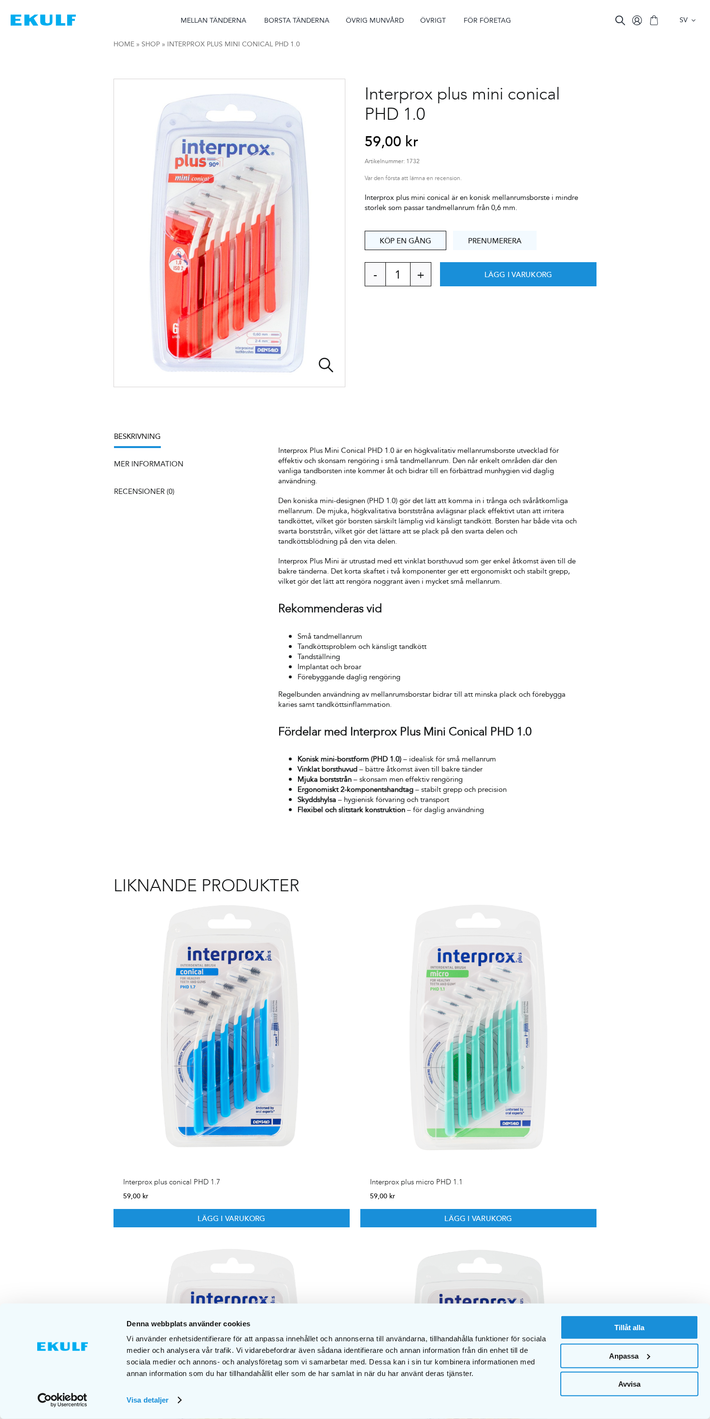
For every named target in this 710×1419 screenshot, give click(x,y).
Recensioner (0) (144, 491)
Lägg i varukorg (518, 274)
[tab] (142, 439)
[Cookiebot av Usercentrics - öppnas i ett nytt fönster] (62, 1400)
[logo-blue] (43, 18)
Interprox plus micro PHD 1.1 (416, 1182)
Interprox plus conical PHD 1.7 (171, 1182)
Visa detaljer (148, 1400)
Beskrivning (137, 436)
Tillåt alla (629, 1327)
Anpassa (624, 1355)
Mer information (149, 463)
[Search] (620, 20)
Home (124, 44)
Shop (151, 44)
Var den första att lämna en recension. (413, 178)
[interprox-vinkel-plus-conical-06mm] (229, 233)
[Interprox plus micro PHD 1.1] (478, 1026)
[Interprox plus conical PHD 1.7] (232, 1026)
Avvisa (629, 1384)
